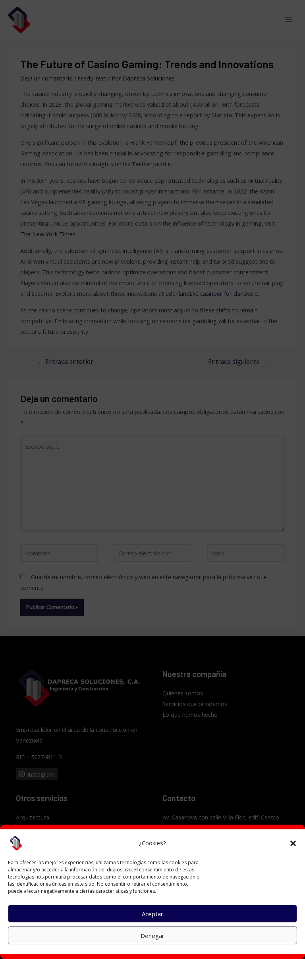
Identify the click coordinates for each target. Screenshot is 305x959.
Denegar (152, 936)
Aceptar (152, 914)
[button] (293, 843)
